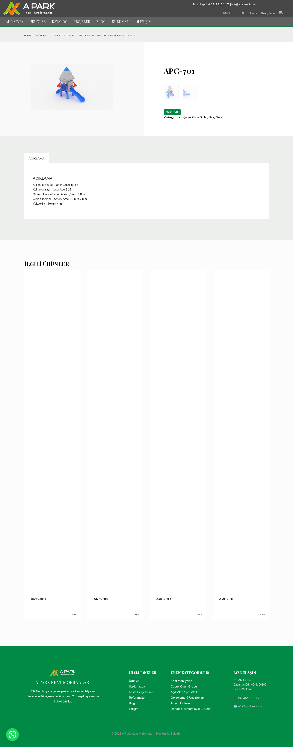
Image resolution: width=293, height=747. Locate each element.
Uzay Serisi (216, 117)
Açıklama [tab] (36, 158)
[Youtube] (280, 4)
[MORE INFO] (74, 615)
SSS (243, 13)
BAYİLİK (227, 13)
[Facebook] (267, 4)
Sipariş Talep (268, 13)
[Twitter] (273, 4)
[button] (12, 734)
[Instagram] (286, 4)
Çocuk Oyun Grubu (195, 117)
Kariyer (253, 13)
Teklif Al (172, 112)
